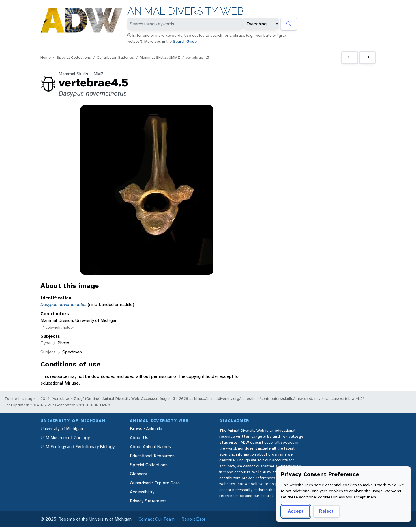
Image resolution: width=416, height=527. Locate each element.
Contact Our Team (156, 519)
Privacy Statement (148, 501)
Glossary (138, 474)
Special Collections (74, 57)
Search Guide (185, 41)
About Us (139, 438)
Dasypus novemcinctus (64, 304)
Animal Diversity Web (185, 11)
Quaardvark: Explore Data (155, 483)
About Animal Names (150, 447)
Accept (296, 511)
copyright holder (60, 327)
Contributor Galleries (115, 57)
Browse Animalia (146, 428)
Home (45, 57)
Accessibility (142, 492)
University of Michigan (61, 428)
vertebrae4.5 (197, 57)
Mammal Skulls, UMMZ (160, 57)
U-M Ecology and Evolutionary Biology (77, 447)
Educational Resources (152, 456)
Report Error (193, 519)
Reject (326, 511)
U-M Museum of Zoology (65, 438)
